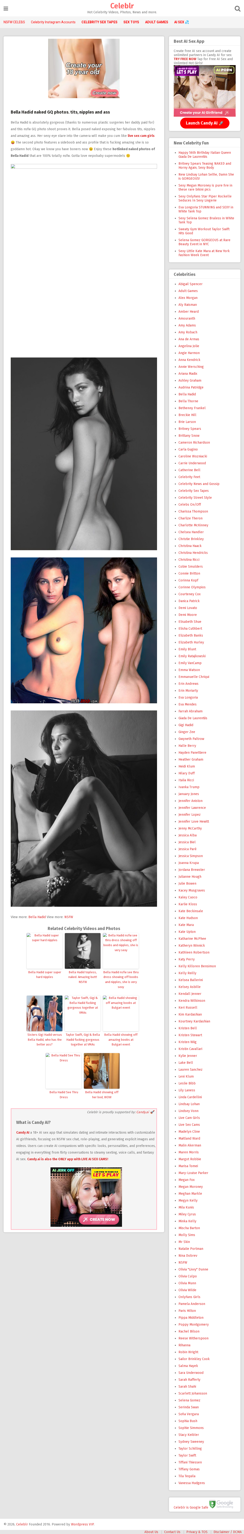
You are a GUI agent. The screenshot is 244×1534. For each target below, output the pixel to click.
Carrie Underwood (192, 463)
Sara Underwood (190, 1373)
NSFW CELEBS (14, 22)
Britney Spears (189, 429)
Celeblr (122, 6)
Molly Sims (186, 1235)
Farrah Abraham (190, 711)
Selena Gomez (189, 1400)
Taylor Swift (187, 1455)
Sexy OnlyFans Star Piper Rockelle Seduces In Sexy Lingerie (205, 198)
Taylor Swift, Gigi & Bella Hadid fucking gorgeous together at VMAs (83, 1039)
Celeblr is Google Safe (191, 1507)
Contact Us (172, 1532)
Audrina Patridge (190, 387)
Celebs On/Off (189, 505)
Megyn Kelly (188, 1200)
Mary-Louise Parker (193, 1173)
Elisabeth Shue (189, 622)
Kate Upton (187, 932)
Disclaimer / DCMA (228, 1532)
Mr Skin (184, 1242)
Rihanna (184, 1345)
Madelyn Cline (189, 1132)
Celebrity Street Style (195, 498)
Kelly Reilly (187, 973)
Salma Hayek (188, 1366)
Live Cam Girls (189, 1118)
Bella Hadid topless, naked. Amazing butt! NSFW (82, 977)
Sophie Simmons (191, 1428)
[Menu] (6, 8)
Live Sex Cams (189, 1125)
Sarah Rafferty (189, 1380)
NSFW (68, 917)
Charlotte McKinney (193, 525)
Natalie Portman (190, 1249)
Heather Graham (190, 759)
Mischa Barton (189, 1228)
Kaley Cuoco (187, 897)
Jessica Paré (187, 849)
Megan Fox (186, 1180)
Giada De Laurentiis (192, 718)
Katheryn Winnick (191, 946)
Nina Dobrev (187, 1256)
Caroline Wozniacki (192, 456)
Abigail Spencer (190, 284)
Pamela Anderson (191, 1304)
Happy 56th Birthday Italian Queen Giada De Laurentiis (204, 155)
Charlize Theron (190, 518)
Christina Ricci (188, 560)
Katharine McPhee (192, 939)
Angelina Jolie (188, 346)
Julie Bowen (187, 884)
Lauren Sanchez (190, 1070)
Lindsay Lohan (189, 1104)
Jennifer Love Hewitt (193, 822)
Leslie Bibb (187, 1083)
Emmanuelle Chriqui (193, 677)
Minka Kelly (187, 1221)
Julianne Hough (189, 877)
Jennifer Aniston (190, 801)
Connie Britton (189, 573)
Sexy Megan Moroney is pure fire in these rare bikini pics (205, 187)
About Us (151, 1532)
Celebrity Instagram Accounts (53, 22)
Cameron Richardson (194, 443)
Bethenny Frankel (192, 408)
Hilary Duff (186, 773)
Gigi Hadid (185, 725)
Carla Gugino (188, 449)
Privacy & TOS (197, 1532)
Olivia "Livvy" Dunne (193, 1269)
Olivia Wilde (187, 1290)
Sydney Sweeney (191, 1442)
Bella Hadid (37, 917)
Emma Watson (189, 670)
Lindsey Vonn (188, 1111)
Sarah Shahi (187, 1387)
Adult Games (188, 291)
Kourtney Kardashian (194, 1021)
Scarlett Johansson (192, 1393)
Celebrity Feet (189, 477)
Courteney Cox (189, 594)
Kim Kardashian (190, 1014)
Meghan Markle (190, 1194)
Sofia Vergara (188, 1414)
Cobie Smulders (190, 567)
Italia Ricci (186, 780)
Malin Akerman (189, 1145)
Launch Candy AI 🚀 (205, 123)
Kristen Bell (187, 1028)
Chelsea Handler (191, 532)
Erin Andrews (188, 684)
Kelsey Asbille (189, 987)
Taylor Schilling (190, 1449)
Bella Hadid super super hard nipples (44, 974)
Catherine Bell (189, 470)
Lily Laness (186, 1090)
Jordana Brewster (191, 870)
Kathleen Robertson (193, 952)
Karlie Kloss (187, 904)
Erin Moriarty (188, 691)
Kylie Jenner (187, 1056)
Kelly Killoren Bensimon (197, 966)
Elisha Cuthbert (190, 629)
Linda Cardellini (190, 1097)
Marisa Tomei (188, 1166)
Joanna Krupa (188, 863)
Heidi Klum (186, 766)
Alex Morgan (188, 298)
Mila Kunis (186, 1207)
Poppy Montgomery (193, 1325)
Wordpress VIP (82, 1524)
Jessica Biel (187, 842)
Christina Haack (190, 546)
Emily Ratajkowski (192, 656)
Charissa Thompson (193, 511)
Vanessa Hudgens (191, 1483)
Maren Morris (188, 1152)
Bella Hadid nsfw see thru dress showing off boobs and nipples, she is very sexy (121, 979)
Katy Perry (186, 959)
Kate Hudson (188, 918)
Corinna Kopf (188, 580)
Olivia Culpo (187, 1276)
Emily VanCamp (190, 663)
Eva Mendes (187, 704)
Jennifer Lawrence (192, 808)
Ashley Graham (189, 381)
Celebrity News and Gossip (198, 484)
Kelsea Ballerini (190, 980)
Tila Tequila (186, 1476)
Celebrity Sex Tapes (193, 491)
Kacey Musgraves (191, 890)
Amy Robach (187, 332)
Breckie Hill (187, 415)
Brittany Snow (188, 436)
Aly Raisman (187, 305)
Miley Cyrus (187, 1214)
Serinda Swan (188, 1407)
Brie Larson (187, 422)
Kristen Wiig (187, 1042)
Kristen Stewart (190, 1035)
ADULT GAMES (156, 22)
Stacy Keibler (188, 1435)
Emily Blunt (187, 649)
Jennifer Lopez (189, 815)
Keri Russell (187, 1008)
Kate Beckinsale (190, 911)
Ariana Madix (187, 374)
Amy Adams (187, 325)
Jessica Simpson (190, 856)
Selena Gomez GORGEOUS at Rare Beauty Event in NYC (204, 242)
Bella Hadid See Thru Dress (63, 1094)
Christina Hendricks (193, 553)
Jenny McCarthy (190, 828)
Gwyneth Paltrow (191, 739)
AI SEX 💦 (181, 22)
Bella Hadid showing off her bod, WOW (101, 1094)
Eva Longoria (188, 697)
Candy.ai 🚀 (145, 1112)
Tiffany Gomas (189, 1469)
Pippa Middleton (190, 1318)
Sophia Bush (187, 1421)
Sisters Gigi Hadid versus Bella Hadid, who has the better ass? (44, 1039)
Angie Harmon (189, 353)
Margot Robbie (189, 1159)
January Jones (188, 794)
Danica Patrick (189, 601)
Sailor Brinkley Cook (194, 1359)
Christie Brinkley (191, 539)
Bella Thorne (188, 401)
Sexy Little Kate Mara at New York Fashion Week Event (204, 253)
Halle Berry (187, 746)
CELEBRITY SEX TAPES (99, 22)
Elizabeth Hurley (191, 642)
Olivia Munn (187, 1283)
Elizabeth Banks (190, 635)
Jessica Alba (187, 835)
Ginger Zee (186, 732)
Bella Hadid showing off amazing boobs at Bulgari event (120, 1039)
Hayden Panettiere (192, 753)
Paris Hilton (187, 1311)
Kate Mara (186, 925)
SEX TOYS (131, 22)
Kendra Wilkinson (191, 1001)
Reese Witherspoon (193, 1338)
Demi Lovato (187, 608)
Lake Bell (185, 1063)
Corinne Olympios (192, 587)
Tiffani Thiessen (190, 1462)
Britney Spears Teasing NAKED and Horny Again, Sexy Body (204, 166)
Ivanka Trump (188, 787)
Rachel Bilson (188, 1331)
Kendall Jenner (189, 994)
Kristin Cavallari (190, 1049)
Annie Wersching (191, 367)
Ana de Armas (188, 339)
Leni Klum (186, 1076)
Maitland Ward (189, 1138)
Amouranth (186, 318)
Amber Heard (188, 312)
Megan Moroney (190, 1187)
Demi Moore (187, 615)
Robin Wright (188, 1352)
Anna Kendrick (189, 360)
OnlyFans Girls (189, 1297)
